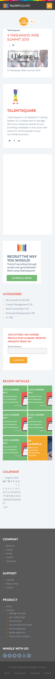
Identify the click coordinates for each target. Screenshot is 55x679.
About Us (10, 545)
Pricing (9, 553)
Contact (9, 587)
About (7, 673)
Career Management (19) (19, 304)
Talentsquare (13, 30)
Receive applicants (17, 628)
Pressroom (11, 561)
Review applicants (17, 632)
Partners (10, 557)
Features (10, 610)
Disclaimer (35, 673)
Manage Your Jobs (17, 613)
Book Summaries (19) (17, 308)
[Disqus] (27, 194)
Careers (9, 549)
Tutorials (10, 580)
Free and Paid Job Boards (20, 624)
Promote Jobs (15, 621)
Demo (9, 606)
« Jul (5, 506)
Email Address (14, 346)
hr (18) (9, 317)
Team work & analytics (19, 636)
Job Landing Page (17, 617)
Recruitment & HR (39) (17, 300)
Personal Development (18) (20, 313)
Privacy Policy (12, 583)
